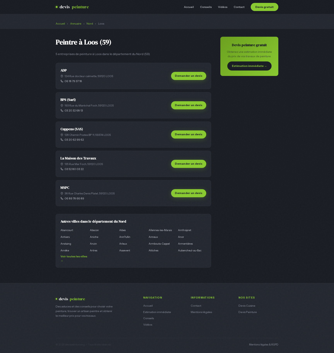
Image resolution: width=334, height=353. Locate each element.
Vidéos (222, 7)
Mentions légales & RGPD (263, 344)
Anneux (153, 236)
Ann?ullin (124, 236)
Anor (181, 236)
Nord (90, 23)
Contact (239, 7)
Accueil (189, 7)
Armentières (185, 243)
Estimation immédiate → (249, 66)
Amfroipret (184, 230)
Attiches (153, 250)
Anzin (93, 243)
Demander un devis (188, 75)
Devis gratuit (264, 7)
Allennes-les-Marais (160, 230)
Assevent (124, 250)
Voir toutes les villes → (73, 258)
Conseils (206, 7)
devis (74, 7)
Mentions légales (201, 312)
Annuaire (75, 23)
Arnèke (64, 250)
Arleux (123, 243)
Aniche (94, 236)
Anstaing (65, 243)
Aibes (122, 230)
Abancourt (66, 230)
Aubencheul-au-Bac (189, 250)
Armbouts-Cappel (159, 243)
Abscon (94, 230)
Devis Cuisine (247, 305)
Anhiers (65, 236)
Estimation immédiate (157, 312)
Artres (93, 250)
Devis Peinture (248, 312)
